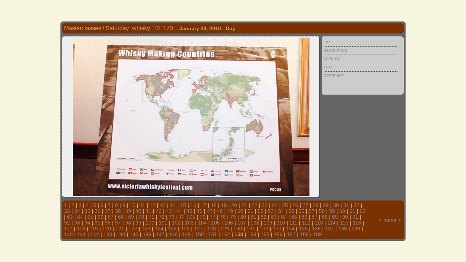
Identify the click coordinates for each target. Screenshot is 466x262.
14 (173, 205)
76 (202, 217)
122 (133, 228)
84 (284, 217)
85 (294, 217)
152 (225, 234)
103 (189, 223)
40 (138, 211)
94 (87, 223)
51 (250, 211)
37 (108, 211)
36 (97, 211)
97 (118, 223)
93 (77, 223)
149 (186, 234)
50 (240, 211)
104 (202, 223)
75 (192, 217)
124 (159, 228)
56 (301, 211)
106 (228, 223)
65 (90, 217)
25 (285, 205)
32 (356, 205)
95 (97, 223)
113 (319, 223)
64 (80, 217)
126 (185, 228)
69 (131, 217)
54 (281, 211)
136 (316, 228)
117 (68, 228)
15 (183, 205)
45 (189, 211)
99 (138, 223)
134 (290, 228)
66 (100, 217)
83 (274, 217)
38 (118, 211)
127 (198, 228)
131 (250, 228)
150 (199, 234)
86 (304, 217)
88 (325, 217)
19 (224, 205)
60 (342, 211)
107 (241, 223)
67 (111, 217)
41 (148, 211)
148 (173, 234)
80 (243, 217)
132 (264, 228)
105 (215, 223)
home (389, 220)
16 (193, 205)
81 (253, 217)
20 (234, 205)
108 (254, 223)
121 (119, 228)
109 (268, 223)
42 (159, 211)
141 (81, 234)
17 (203, 205)
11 (142, 205)
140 (68, 234)
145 (134, 234)
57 (312, 211)
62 (363, 211)
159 (317, 234)
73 (172, 217)
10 (132, 205)
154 (252, 234)
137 (329, 228)
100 (150, 223)
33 (67, 211)
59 (332, 211)
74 (182, 217)
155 (265, 234)
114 (331, 223)
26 (295, 205)
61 (352, 211)
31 (346, 205)
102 (176, 223)
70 (141, 217)
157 (291, 234)
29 (326, 205)
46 (199, 211)
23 (265, 205)
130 (237, 228)
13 (163, 205)
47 (210, 211)
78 (223, 217)
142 (94, 234)
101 (163, 223)
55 (291, 211)
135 (303, 228)
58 (322, 211)
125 (172, 228)
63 (70, 217)
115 (344, 223)
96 (108, 223)
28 (316, 205)
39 (128, 211)
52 (261, 211)
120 (106, 228)
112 (306, 223)
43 (169, 211)
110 (281, 223)
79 (233, 217)
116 (357, 223)
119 (94, 228)
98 (128, 223)
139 (355, 228)
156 (278, 234)
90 (345, 217)
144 (120, 234)
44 (179, 211)
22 (254, 205)
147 (160, 234)
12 (152, 205)
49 (230, 211)
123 (146, 228)
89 (335, 217)
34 (77, 211)
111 (293, 223)
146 (147, 234)
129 (224, 228)
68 (121, 217)
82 (263, 217)
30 (336, 205)
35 (87, 211)
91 (355, 217)
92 (67, 223)
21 (244, 205)
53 (271, 211)
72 (162, 217)
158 (304, 234)
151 (212, 234)
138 (342, 228)
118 (81, 228)
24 (275, 205)
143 (107, 234)
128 (211, 228)
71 (151, 217)
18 (214, 205)
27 (305, 205)
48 (220, 211)
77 (213, 217)
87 (314, 217)
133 (277, 228)
